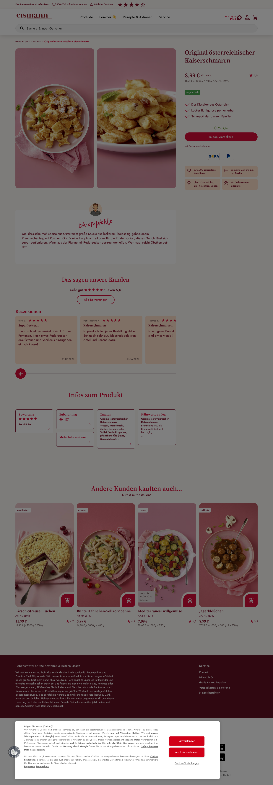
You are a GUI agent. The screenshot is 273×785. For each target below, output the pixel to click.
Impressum (29, 766)
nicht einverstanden (186, 752)
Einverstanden (187, 741)
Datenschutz (42, 766)
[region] (117, 750)
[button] (14, 752)
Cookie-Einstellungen (187, 763)
